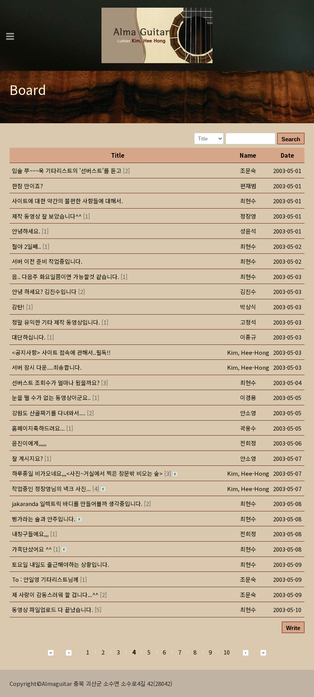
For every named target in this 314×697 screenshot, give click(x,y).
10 (227, 652)
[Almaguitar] (157, 35)
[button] (248, 352)
